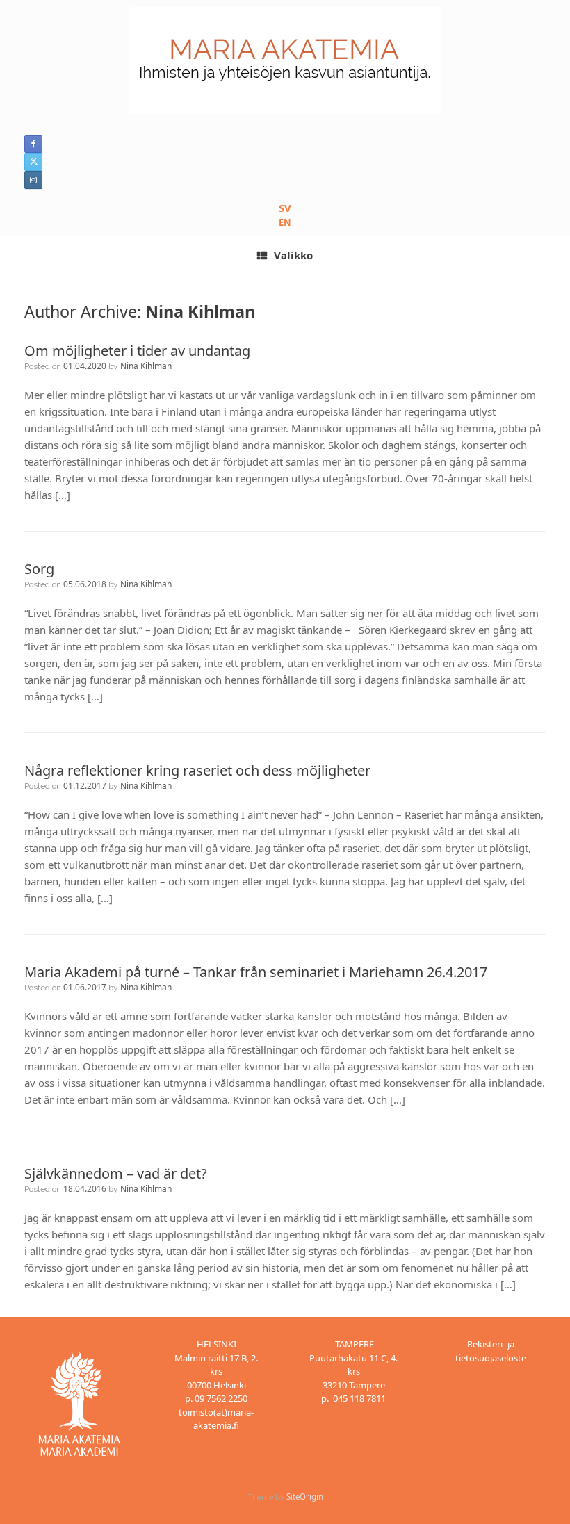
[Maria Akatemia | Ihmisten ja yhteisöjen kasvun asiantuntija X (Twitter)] (33, 162)
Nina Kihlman (200, 311)
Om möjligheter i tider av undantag (137, 350)
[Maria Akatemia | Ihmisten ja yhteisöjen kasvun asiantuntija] (285, 60)
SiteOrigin (304, 1496)
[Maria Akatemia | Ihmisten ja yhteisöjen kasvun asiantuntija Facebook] (33, 144)
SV (285, 208)
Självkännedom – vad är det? (115, 1173)
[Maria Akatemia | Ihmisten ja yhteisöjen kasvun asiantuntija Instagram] (33, 180)
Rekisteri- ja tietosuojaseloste (490, 1351)
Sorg (39, 568)
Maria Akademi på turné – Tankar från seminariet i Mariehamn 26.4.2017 (255, 971)
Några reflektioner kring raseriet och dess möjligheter (197, 770)
